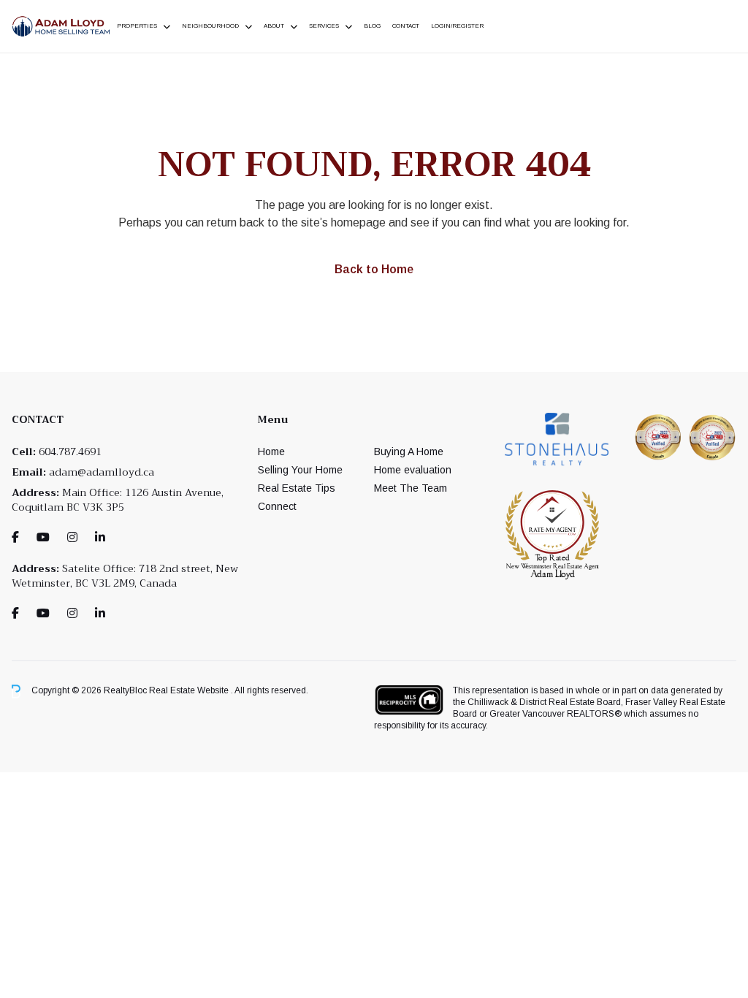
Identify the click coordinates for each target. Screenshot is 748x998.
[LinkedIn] (100, 537)
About (274, 26)
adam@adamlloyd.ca (101, 472)
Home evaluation (412, 470)
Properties (137, 26)
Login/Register (457, 26)
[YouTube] (43, 537)
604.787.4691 (70, 451)
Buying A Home (408, 451)
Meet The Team (410, 488)
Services (324, 26)
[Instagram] (72, 537)
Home (271, 451)
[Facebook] (15, 537)
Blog (372, 26)
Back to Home (374, 269)
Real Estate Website (190, 691)
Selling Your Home (300, 470)
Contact (405, 26)
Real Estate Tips (296, 488)
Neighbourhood (210, 26)
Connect (277, 506)
